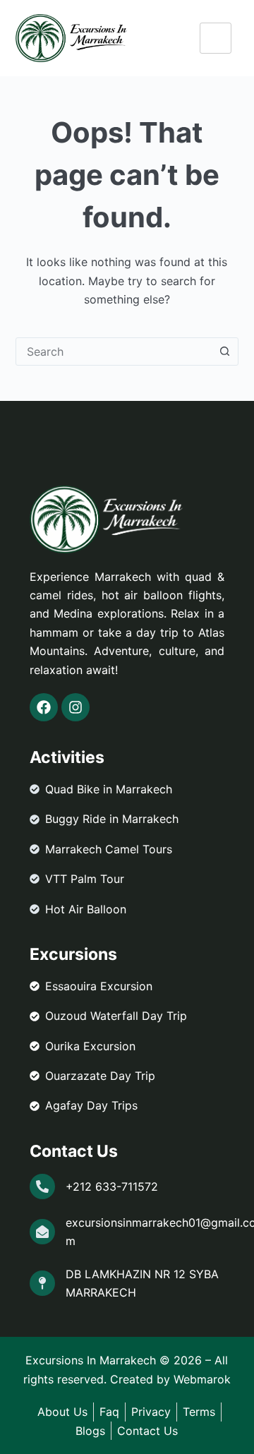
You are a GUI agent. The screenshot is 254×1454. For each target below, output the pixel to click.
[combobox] (114, 351)
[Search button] (224, 351)
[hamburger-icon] (215, 38)
